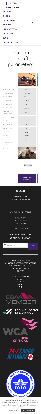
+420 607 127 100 (20, 197)
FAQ (20, 287)
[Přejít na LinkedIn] (26, 205)
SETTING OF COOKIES (20, 268)
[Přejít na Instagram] (18, 205)
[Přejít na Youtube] (22, 205)
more (20, 405)
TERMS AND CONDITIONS (20, 260)
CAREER (20, 282)
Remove (27, 76)
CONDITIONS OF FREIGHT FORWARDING (20, 263)
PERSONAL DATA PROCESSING (20, 266)
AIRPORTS (20, 279)
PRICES (20, 284)
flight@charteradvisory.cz (20, 199)
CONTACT (20, 271)
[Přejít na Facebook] (13, 205)
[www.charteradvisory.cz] (10, 3)
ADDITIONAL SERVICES (20, 277)
